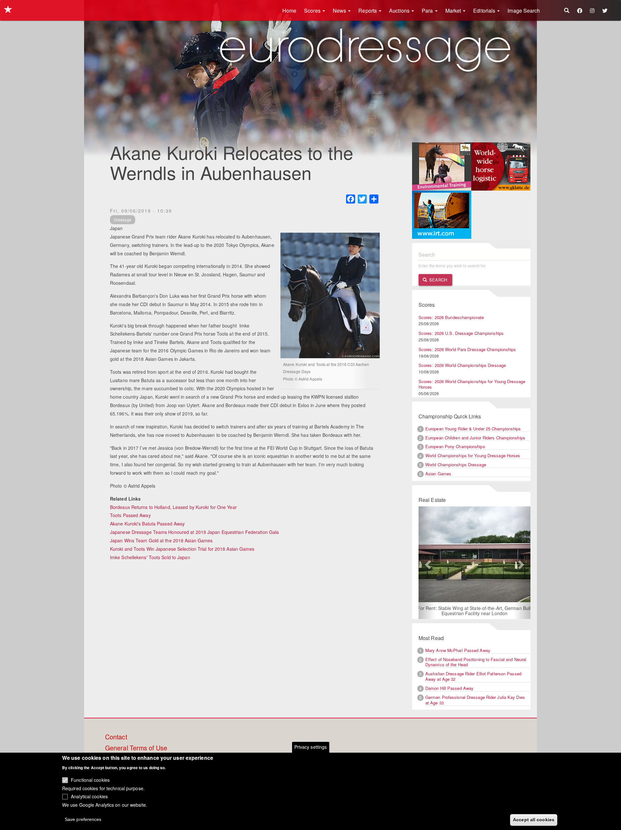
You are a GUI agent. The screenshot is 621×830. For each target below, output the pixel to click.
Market (454, 10)
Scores (313, 10)
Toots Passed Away (130, 515)
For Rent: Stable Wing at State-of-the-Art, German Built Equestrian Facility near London (474, 610)
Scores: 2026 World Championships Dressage (462, 365)
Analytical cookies (89, 796)
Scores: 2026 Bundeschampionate (451, 317)
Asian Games (438, 473)
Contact (116, 737)
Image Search (523, 10)
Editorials (484, 10)
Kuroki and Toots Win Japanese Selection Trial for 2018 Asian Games (182, 549)
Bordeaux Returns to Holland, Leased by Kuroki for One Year (173, 507)
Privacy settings (310, 747)
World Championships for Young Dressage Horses (472, 455)
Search (437, 280)
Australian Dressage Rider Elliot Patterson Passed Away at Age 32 (473, 676)
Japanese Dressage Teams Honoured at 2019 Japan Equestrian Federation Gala (194, 532)
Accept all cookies (533, 819)
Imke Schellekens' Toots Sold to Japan (150, 557)
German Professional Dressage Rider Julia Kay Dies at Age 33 (475, 700)
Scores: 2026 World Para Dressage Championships (467, 349)
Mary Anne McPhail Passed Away (457, 650)
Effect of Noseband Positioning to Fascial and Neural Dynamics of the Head (475, 662)
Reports (368, 10)
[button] (427, 562)
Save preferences (83, 819)
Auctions (400, 10)
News (340, 10)
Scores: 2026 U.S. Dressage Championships (461, 333)
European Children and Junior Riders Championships (475, 438)
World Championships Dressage (455, 464)
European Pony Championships (455, 446)
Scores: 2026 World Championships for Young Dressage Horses (472, 384)
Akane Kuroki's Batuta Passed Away (147, 523)
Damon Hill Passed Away (449, 688)
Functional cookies (90, 780)
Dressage (122, 219)
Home (289, 10)
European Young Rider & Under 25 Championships (473, 429)
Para (428, 10)
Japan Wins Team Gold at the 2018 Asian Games (161, 540)
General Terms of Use (136, 748)
